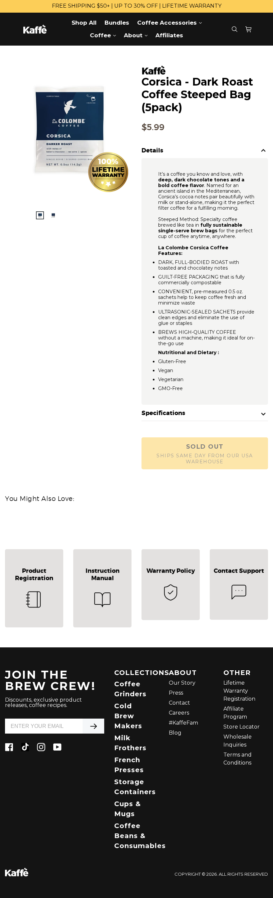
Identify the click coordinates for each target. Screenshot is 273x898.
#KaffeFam (183, 723)
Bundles (117, 22)
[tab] (204, 151)
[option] (40, 215)
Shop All (84, 22)
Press (176, 693)
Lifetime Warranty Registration (239, 691)
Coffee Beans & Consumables (140, 836)
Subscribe (93, 726)
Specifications (163, 413)
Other (237, 673)
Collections (136, 673)
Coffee (104, 35)
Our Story (182, 683)
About (137, 35)
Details (152, 150)
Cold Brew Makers (128, 716)
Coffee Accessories (171, 22)
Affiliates (169, 35)
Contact (179, 703)
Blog (175, 733)
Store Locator (241, 727)
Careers (179, 713)
